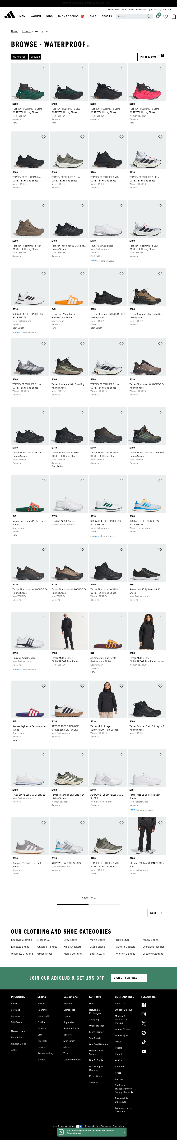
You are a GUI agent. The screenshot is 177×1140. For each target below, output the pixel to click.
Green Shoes (45, 953)
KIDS (49, 16)
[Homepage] (9, 15)
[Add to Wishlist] (43, 69)
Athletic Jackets (125, 947)
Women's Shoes (125, 953)
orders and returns (137, 10)
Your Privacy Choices (64, 1126)
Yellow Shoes (150, 940)
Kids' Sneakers (73, 947)
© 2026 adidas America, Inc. (88, 1135)
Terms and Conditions (112, 1126)
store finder (113, 10)
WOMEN (36, 16)
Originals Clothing (22, 953)
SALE (93, 16)
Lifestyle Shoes (20, 947)
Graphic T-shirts (47, 947)
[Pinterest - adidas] (153, 1033)
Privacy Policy (92, 1126)
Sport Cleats (97, 953)
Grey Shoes (70, 940)
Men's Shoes (97, 940)
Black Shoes (97, 947)
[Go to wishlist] (165, 16)
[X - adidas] (153, 1024)
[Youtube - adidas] (153, 1052)
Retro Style (122, 940)
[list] (74, 57)
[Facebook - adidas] (153, 1005)
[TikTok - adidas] (153, 1042)
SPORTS (107, 16)
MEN (22, 16)
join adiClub (165, 10)
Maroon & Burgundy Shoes (47, 940)
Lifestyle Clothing (21, 940)
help (124, 10)
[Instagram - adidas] (153, 1014)
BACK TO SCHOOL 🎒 (71, 16)
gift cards (153, 10)
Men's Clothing (73, 953)
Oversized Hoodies (153, 947)
